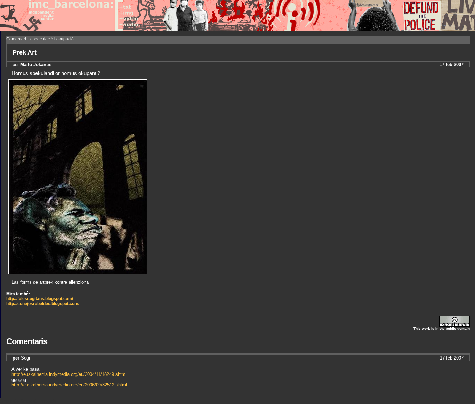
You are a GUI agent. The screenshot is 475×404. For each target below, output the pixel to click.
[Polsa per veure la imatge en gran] (77, 272)
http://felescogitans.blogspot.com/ (39, 298)
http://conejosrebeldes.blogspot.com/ (42, 303)
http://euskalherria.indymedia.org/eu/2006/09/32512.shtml (69, 384)
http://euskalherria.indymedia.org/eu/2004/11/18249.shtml (69, 374)
